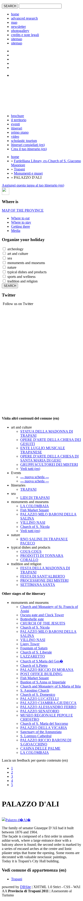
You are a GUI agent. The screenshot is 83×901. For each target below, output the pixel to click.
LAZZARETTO (32, 656)
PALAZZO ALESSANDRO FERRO (48, 707)
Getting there (20, 226)
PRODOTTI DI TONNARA (41, 556)
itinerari (16, 128)
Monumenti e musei (28, 173)
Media (15, 231)
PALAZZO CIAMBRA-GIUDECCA (48, 703)
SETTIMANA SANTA (37, 585)
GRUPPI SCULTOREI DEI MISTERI (49, 464)
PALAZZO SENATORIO (39, 711)
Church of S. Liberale (36, 652)
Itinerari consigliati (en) (28, 145)
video (15, 136)
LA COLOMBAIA (34, 506)
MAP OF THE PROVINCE (23, 210)
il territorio (18, 120)
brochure (17, 116)
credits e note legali (25, 35)
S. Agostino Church (34, 690)
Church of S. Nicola (35, 527)
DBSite (25, 887)
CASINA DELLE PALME (40, 748)
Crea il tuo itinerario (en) (29, 149)
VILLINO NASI (32, 522)
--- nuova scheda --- (34, 477)
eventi (15, 124)
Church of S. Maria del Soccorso (44, 723)
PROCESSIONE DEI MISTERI (44, 580)
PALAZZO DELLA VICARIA (43, 728)
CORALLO (29, 560)
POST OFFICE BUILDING (41, 674)
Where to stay (21, 222)
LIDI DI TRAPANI (35, 498)
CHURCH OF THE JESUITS (42, 623)
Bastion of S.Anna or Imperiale (43, 682)
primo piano (20, 132)
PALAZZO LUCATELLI (39, 699)
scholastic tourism (24, 141)
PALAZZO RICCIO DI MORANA (47, 670)
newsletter (18, 27)
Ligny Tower (29, 644)
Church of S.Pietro (33, 666)
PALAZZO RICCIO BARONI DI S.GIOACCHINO (45, 742)
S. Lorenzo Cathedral (35, 736)
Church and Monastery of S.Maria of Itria (50, 686)
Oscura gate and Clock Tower (42, 615)
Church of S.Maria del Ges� (41, 661)
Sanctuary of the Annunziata (41, 732)
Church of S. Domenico (37, 695)
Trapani (19, 169)
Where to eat (20, 218)
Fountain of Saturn (33, 648)
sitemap (16, 39)
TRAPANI (28, 489)
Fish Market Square (34, 510)
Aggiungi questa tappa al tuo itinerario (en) (33, 185)
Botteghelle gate (32, 619)
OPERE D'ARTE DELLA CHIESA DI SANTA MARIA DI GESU (49, 458)
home (15, 14)
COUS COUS (31, 551)
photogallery (20, 31)
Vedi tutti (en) (30, 469)
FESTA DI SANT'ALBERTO (42, 576)
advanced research (24, 18)
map (14, 22)
